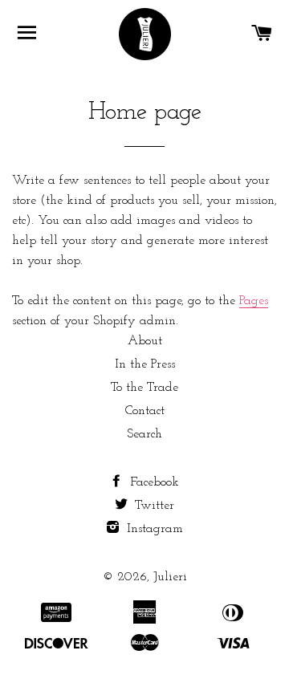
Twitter (152, 505)
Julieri (170, 577)
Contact (145, 411)
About (145, 341)
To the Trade (144, 387)
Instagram (153, 528)
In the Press (145, 364)
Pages (253, 301)
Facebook (152, 482)
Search (144, 434)
